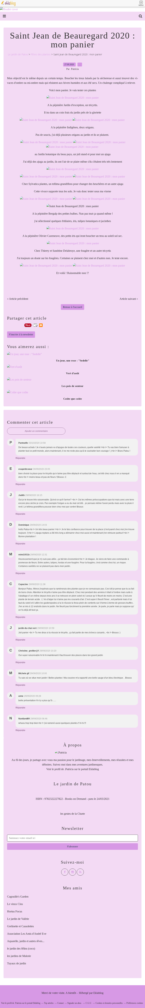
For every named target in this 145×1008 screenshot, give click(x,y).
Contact (60, 1003)
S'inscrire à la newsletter (21, 334)
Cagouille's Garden (17, 896)
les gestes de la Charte (72, 813)
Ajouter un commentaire (36, 431)
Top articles (49, 1003)
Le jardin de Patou (18, 54)
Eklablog (98, 992)
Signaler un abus (74, 1003)
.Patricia (69, 769)
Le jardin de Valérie (18, 918)
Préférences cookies (134, 1003)
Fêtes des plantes (41, 54)
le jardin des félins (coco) (21, 948)
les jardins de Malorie (19, 955)
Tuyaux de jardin (16, 963)
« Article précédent (17, 298)
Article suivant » (129, 298)
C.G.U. (89, 1003)
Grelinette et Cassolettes (20, 926)
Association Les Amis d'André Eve (26, 933)
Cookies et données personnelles (109, 1003)
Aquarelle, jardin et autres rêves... (25, 941)
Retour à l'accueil (72, 307)
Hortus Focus (14, 911)
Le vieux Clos (15, 903)
